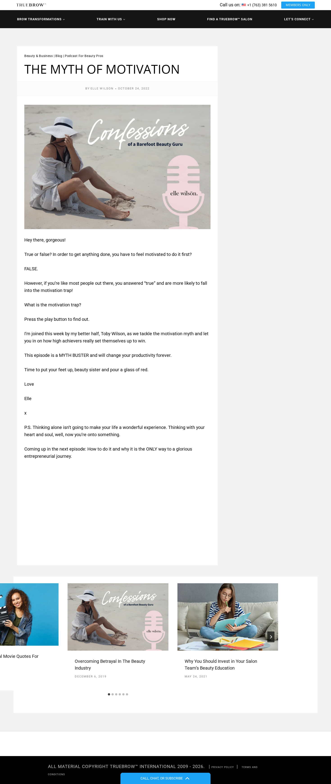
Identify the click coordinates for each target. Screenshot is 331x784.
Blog (58, 56)
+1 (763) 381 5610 (262, 5)
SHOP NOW (166, 19)
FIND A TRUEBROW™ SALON (229, 19)
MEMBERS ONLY (298, 5)
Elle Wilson (102, 88)
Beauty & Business (38, 56)
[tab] (109, 694)
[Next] (270, 636)
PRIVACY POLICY (222, 767)
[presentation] (118, 616)
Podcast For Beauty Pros (84, 56)
